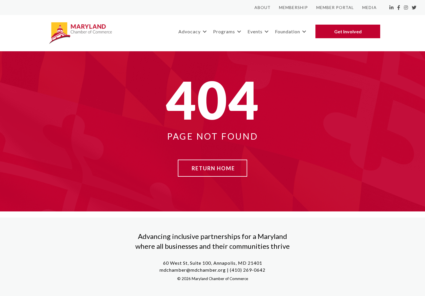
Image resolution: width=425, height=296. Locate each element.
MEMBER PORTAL (335, 7)
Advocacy (189, 31)
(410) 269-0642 (247, 270)
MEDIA (369, 7)
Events (255, 31)
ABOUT (262, 7)
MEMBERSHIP (293, 7)
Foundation (287, 31)
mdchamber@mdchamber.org (193, 270)
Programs (224, 31)
